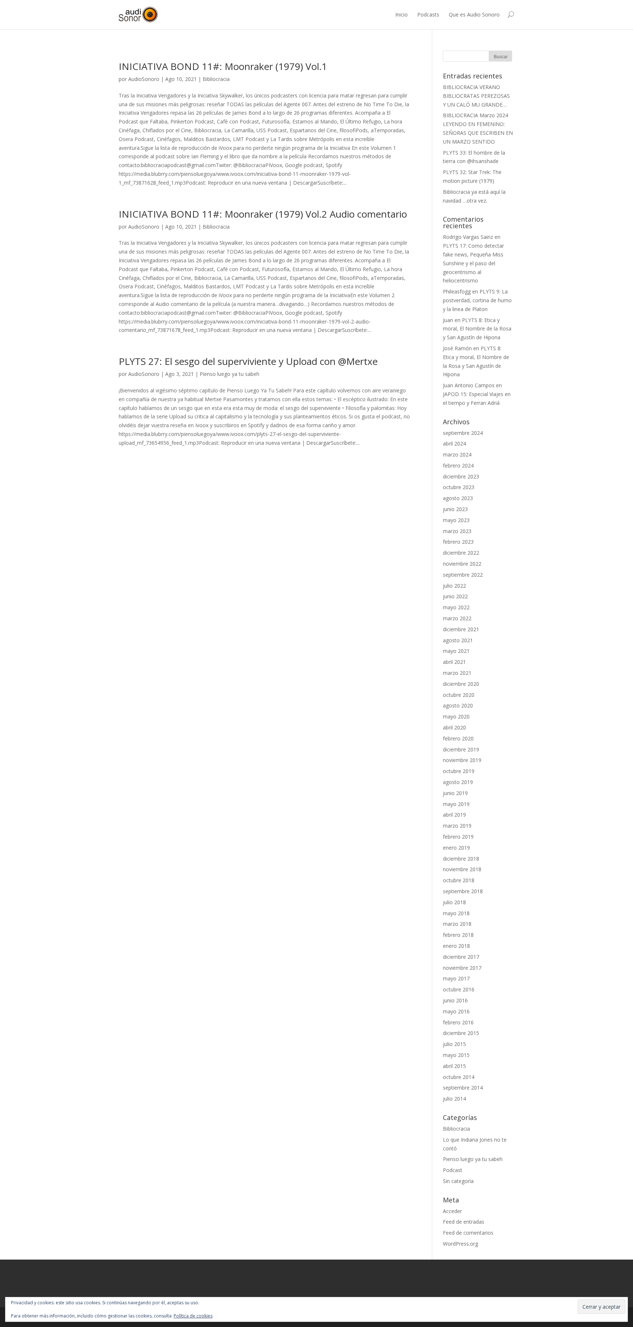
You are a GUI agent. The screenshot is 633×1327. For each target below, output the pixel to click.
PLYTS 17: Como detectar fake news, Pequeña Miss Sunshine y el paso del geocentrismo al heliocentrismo (473, 263)
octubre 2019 (458, 771)
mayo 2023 (456, 520)
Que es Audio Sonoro (474, 14)
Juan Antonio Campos (469, 385)
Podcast (452, 1170)
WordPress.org (460, 1243)
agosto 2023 (458, 498)
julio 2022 (454, 585)
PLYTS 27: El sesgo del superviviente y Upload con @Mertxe (248, 361)
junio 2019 (455, 793)
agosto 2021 (458, 640)
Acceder (452, 1211)
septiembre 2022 (463, 574)
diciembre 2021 (461, 629)
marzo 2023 (457, 531)
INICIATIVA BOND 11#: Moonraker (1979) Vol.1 (223, 66)
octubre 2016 (458, 989)
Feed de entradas (463, 1221)
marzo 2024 (457, 454)
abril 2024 (454, 443)
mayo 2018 (456, 913)
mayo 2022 (456, 607)
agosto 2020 (458, 705)
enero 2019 (456, 847)
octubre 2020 (458, 694)
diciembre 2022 (461, 552)
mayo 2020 (456, 716)
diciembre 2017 (461, 956)
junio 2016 (455, 1000)
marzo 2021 (457, 672)
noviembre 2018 (462, 869)
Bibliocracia (216, 78)
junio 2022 (455, 596)
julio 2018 (454, 902)
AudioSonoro (143, 78)
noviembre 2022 (462, 563)
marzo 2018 (457, 923)
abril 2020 (454, 727)
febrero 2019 (458, 836)
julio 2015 (454, 1043)
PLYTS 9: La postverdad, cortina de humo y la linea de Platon (477, 300)
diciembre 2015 (461, 1033)
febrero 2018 (458, 934)
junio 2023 (455, 509)
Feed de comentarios (468, 1232)
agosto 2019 (458, 782)
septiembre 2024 (463, 432)
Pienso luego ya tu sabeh (229, 373)
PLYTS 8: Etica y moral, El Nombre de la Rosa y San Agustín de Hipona (477, 329)
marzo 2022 (457, 618)
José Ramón (457, 348)
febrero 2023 (458, 541)
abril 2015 (454, 1065)
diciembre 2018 (461, 858)
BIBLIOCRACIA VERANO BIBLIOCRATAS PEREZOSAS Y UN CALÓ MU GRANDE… (476, 96)
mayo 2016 (456, 1011)
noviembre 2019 (462, 760)
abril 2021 (454, 661)
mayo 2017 (456, 978)
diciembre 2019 (461, 749)
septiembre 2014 (463, 1087)
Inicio (401, 14)
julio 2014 (454, 1098)
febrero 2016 (458, 1022)
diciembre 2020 (461, 683)
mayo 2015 (456, 1054)
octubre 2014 (458, 1076)
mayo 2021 (456, 650)
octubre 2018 (458, 880)
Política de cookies (193, 1316)
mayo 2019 (456, 804)
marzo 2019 (457, 825)
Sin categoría (458, 1181)
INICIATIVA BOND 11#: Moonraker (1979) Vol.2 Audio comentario (263, 214)
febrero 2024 (458, 465)
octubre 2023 (458, 487)
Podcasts (428, 14)
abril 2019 (454, 814)
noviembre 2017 (462, 967)
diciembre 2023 (461, 476)
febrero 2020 (458, 738)
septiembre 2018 (463, 891)
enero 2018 (456, 945)
